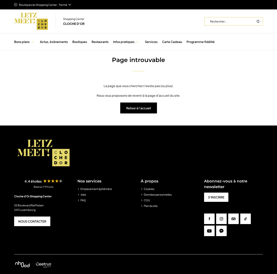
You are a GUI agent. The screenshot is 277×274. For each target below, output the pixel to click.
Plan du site (151, 205)
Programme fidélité (201, 42)
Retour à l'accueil (138, 108)
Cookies (149, 189)
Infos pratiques (124, 42)
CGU (147, 200)
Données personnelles (158, 194)
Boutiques (79, 42)
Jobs (83, 194)
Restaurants (100, 42)
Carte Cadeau (172, 42)
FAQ (83, 200)
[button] (32, 42)
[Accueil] (31, 21)
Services (151, 42)
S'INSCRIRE (216, 197)
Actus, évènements (54, 42)
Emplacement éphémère (96, 189)
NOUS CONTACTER (32, 221)
